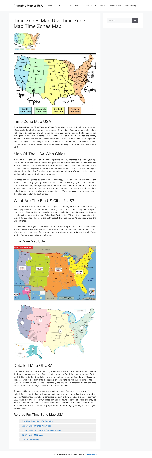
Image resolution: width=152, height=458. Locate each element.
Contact (62, 5)
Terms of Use (75, 5)
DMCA (102, 5)
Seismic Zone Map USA (32, 435)
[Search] (135, 20)
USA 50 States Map (30, 439)
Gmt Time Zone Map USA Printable (37, 421)
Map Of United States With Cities (36, 426)
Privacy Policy (115, 5)
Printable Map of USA (28, 5)
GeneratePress (92, 454)
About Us (51, 5)
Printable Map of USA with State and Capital (41, 430)
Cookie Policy (90, 5)
